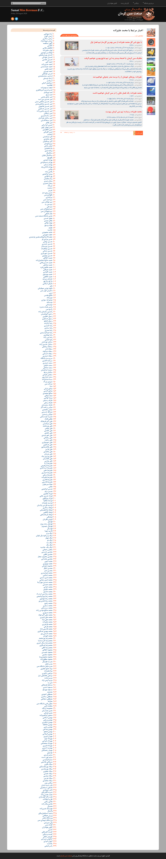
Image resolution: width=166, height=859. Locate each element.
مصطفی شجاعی (46, 699)
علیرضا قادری (47, 480)
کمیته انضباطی (47, 832)
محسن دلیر (48, 571)
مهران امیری (47, 736)
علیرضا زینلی (47, 475)
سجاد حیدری (47, 356)
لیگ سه (49, 543)
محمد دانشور (47, 592)
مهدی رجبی (48, 727)
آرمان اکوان (48, 37)
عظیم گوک (48, 419)
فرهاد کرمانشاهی (46, 515)
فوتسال (49, 529)
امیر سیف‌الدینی (46, 121)
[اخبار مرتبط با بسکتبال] (151, 71)
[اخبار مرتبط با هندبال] (151, 81)
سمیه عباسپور (47, 377)
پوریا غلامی (48, 177)
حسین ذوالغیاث (46, 249)
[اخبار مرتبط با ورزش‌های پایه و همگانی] (151, 101)
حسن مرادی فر (47, 240)
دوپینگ (49, 298)
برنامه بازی (48, 151)
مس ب (50, 683)
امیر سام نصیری (46, 116)
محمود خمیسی (47, 652)
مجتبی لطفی (47, 554)
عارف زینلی (48, 403)
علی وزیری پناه (47, 456)
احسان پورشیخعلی (45, 55)
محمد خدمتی (47, 585)
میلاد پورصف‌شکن (45, 767)
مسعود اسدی (47, 687)
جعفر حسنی (48, 219)
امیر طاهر (49, 123)
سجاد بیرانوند (47, 351)
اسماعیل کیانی (47, 83)
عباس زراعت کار (46, 407)
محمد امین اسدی (46, 578)
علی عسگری (47, 445)
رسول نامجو (48, 321)
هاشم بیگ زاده (47, 804)
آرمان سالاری (47, 39)
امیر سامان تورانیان (45, 118)
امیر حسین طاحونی (45, 107)
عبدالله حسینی (47, 412)
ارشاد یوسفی (47, 79)
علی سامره (48, 440)
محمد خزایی (47, 587)
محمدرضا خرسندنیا (45, 641)
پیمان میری (48, 181)
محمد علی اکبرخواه (45, 615)
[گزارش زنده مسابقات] (151, 42)
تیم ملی (49, 207)
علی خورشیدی (47, 435)
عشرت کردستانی (46, 417)
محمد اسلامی (47, 575)
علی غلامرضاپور (46, 447)
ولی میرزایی (48, 823)
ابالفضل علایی (47, 48)
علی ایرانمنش (47, 424)
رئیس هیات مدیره (46, 307)
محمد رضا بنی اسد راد (44, 594)
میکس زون (48, 783)
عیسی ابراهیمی (46, 489)
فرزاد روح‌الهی (47, 498)
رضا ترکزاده (48, 323)
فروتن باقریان (47, 519)
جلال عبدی (48, 221)
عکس (50, 487)
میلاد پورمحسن (46, 769)
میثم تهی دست (46, 757)
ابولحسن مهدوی (46, 53)
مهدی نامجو (48, 732)
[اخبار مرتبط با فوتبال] (151, 62)
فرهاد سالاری (47, 508)
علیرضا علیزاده (47, 477)
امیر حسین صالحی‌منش (43, 104)
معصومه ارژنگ (47, 708)
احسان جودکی (47, 58)
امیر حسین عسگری (45, 109)
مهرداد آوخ (48, 739)
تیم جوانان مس (47, 202)
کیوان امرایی (47, 841)
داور (51, 286)
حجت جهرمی (47, 235)
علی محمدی (47, 452)
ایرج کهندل (48, 144)
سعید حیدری (47, 363)
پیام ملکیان (48, 179)
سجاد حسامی (47, 354)
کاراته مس (48, 825)
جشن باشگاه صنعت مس (43, 216)
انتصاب (49, 135)
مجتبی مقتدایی (46, 559)
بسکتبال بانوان (47, 156)
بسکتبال (49, 153)
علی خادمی (48, 431)
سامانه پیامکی (47, 347)
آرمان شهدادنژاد (46, 41)
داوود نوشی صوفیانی (45, 288)
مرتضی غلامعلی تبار (45, 676)
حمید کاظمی (47, 277)
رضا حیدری (48, 326)
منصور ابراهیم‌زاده (46, 715)
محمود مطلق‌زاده (46, 659)
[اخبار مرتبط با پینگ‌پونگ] (151, 110)
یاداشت (49, 844)
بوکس (50, 170)
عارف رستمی (47, 400)
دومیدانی (49, 305)
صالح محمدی (47, 393)
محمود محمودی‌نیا (45, 657)
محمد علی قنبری (46, 617)
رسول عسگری (47, 319)
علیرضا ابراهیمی (46, 466)
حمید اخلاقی (47, 258)
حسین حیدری (47, 244)
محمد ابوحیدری (46, 573)
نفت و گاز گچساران (45, 797)
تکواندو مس (48, 195)
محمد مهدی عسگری (44, 631)
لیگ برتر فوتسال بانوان (44, 536)
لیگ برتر (49, 533)
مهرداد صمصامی (46, 743)
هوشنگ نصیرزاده (46, 809)
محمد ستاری (47, 606)
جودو (50, 228)
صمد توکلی (48, 396)
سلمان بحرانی (47, 375)
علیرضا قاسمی (47, 482)
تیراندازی (49, 198)
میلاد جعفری (47, 771)
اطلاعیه (49, 86)
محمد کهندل (47, 636)
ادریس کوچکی (47, 74)
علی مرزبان (48, 454)
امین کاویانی (47, 132)
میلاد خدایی (48, 774)
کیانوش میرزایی (46, 839)
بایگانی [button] (136, 3)
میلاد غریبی (48, 778)
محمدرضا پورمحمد (45, 638)
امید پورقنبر (48, 93)
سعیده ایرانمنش (46, 370)
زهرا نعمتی (48, 340)
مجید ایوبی (48, 561)
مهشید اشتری (47, 748)
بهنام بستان (48, 165)
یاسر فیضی (48, 846)
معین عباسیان (47, 711)
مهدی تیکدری (47, 722)
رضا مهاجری (47, 335)
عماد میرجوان (47, 484)
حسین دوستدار (46, 247)
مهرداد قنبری (47, 746)
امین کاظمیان (47, 130)
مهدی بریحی (47, 720)
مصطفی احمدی (46, 694)
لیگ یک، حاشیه (46, 547)
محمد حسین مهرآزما (44, 582)
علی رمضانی (48, 438)
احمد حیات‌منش (46, 67)
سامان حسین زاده (45, 344)
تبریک (50, 186)
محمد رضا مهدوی (46, 599)
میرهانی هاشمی (46, 762)
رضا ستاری (48, 328)
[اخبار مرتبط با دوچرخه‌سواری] (151, 91)
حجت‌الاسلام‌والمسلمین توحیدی (40, 237)
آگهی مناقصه (47, 44)
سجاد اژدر (48, 349)
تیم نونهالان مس (46, 212)
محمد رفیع (48, 603)
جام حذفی (48, 214)
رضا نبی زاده (47, 337)
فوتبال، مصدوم (47, 526)
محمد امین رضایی (45, 580)
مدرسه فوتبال (47, 662)
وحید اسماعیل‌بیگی (45, 813)
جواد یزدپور (48, 226)
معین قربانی (48, 713)
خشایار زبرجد (47, 279)
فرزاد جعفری (47, 494)
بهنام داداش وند (46, 167)
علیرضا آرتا (48, 463)
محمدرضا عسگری (45, 645)
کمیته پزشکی (47, 834)
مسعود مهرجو (47, 690)
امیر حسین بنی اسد (45, 100)
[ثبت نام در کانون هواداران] (151, 32)
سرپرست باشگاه (46, 358)
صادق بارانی (48, 389)
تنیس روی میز (47, 193)
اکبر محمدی (48, 139)
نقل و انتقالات (47, 799)
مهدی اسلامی (47, 718)
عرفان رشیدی (47, 414)
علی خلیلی (48, 433)
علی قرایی (48, 449)
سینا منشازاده (47, 379)
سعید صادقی (47, 368)
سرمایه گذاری (47, 361)
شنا (51, 386)
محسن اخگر (48, 568)
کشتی (50, 830)
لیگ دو (49, 540)
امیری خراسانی (47, 125)
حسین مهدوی (47, 256)
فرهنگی (49, 517)
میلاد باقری (48, 764)
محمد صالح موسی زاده (44, 610)
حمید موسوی (47, 275)
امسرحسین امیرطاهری (44, 90)
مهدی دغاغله (47, 725)
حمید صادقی (47, 265)
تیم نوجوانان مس (46, 209)
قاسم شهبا (48, 531)
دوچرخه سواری (46, 300)
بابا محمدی (48, 149)
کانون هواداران (112, 3)
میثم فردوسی (47, 760)
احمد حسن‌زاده (47, 65)
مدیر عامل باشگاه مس (44, 666)
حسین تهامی (47, 242)
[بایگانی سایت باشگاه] (151, 52)
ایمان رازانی (48, 146)
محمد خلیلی (47, 589)
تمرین (50, 191)
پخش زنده (48, 172)
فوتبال (50, 522)
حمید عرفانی (47, 270)
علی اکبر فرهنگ (46, 421)
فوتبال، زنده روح (46, 524)
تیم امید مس (47, 200)
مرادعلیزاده (48, 671)
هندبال (49, 806)
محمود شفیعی (47, 655)
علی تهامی (48, 428)
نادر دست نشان (46, 785)
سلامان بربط (48, 372)
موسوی (49, 753)
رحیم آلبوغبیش (46, 314)
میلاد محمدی (47, 781)
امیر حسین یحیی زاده (44, 111)
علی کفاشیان (47, 459)
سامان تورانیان (47, 342)
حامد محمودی (47, 233)
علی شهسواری (47, 442)
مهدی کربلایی (47, 734)
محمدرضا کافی (47, 648)
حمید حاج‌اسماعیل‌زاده (44, 261)
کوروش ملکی (47, 837)
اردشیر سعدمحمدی (45, 76)
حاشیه (49, 230)
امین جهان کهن (46, 128)
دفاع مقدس (48, 295)
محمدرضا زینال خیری (44, 643)
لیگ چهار (48, 538)
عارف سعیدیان (47, 405)
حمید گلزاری (47, 272)
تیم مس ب (48, 205)
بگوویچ (49, 158)
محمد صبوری (47, 613)
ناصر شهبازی (47, 790)
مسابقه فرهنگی (46, 685)
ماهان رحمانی (47, 550)
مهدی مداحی (47, 729)
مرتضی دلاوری (47, 673)
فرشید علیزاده (47, 503)
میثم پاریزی (48, 755)
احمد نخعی (48, 69)
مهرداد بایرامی (47, 741)
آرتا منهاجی (48, 34)
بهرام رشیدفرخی (46, 163)
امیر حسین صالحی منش (43, 102)
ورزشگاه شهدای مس (44, 820)
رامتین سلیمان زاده (45, 312)
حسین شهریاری (46, 254)
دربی (50, 293)
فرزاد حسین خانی (46, 496)
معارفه (50, 701)
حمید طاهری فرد (46, 268)
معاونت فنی (48, 706)
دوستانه (49, 302)
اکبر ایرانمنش (47, 137)
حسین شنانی (47, 251)
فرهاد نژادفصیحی (46, 510)
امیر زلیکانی (48, 114)
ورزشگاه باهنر (47, 818)
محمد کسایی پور (46, 634)
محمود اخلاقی (47, 650)
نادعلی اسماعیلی (46, 788)
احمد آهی (48, 62)
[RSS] (12, 19)
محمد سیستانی (46, 608)
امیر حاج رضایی (46, 97)
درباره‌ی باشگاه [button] (149, 3)
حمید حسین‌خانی (46, 263)
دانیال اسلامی (47, 284)
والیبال (49, 811)
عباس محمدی (47, 410)
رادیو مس (49, 309)
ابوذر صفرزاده (47, 51)
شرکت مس (48, 384)
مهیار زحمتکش (46, 750)
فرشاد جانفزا (47, 501)
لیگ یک (49, 545)
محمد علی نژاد (47, 620)
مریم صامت (48, 678)
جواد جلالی (48, 223)
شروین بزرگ (47, 382)
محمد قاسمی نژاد (46, 629)
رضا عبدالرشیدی (46, 333)
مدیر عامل (48, 664)
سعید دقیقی (47, 365)
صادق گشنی (47, 391)
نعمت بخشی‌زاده (46, 795)
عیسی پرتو (48, 491)
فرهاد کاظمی (47, 512)
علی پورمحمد (47, 426)
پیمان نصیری (47, 184)
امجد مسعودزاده (46, 88)
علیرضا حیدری (47, 473)
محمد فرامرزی (47, 624)
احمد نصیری (47, 72)
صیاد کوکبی (48, 398)
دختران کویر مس (46, 291)
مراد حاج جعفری (46, 669)
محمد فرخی (48, 627)
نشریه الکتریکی (46, 792)
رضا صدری (48, 330)
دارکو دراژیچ (47, 282)
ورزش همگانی (47, 816)
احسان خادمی (47, 60)
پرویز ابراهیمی (47, 174)
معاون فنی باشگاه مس (44, 704)
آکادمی (49, 46)
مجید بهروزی (47, 564)
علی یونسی (48, 461)
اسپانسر (49, 81)
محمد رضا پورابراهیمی (44, 596)
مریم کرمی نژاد (47, 680)
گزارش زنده (125, 3)
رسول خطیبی (47, 316)
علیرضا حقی (47, 470)
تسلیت (49, 188)
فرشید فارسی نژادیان (44, 505)
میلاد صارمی (47, 776)
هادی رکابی (48, 802)
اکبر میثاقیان (47, 142)
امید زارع (49, 95)
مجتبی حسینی (46, 552)
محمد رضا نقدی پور (45, 601)
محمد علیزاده (47, 622)
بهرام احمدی (47, 160)
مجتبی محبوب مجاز (45, 557)
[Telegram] (16, 19)
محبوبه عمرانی (47, 566)
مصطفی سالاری (46, 697)
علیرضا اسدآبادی (46, 468)
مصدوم (49, 692)
